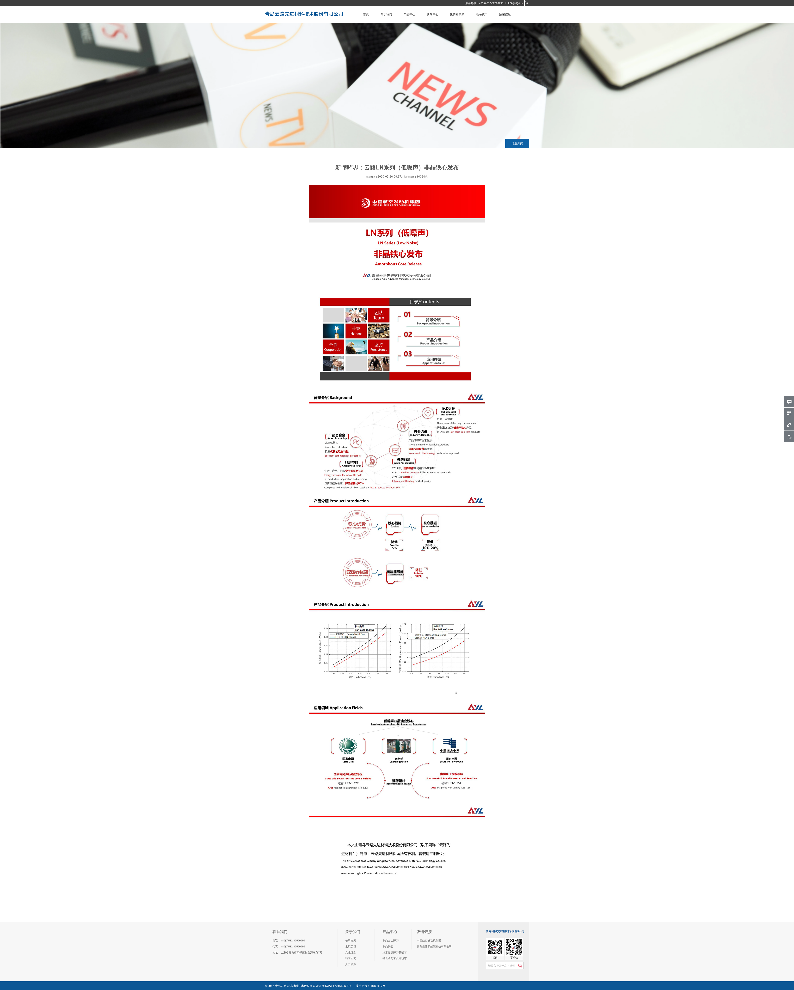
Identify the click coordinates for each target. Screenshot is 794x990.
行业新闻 (517, 143)
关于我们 (386, 14)
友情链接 (424, 931)
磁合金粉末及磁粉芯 (395, 958)
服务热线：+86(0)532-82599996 (484, 3)
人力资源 (350, 964)
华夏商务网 (377, 986)
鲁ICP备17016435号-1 (337, 986)
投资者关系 (457, 14)
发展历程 (350, 946)
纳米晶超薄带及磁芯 (395, 952)
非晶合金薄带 (391, 940)
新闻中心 (432, 14)
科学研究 (350, 958)
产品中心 (409, 14)
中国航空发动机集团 (429, 940)
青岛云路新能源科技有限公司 (434, 946)
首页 (366, 14)
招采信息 (505, 14)
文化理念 (350, 952)
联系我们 (482, 14)
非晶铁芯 (388, 946)
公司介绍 (350, 940)
